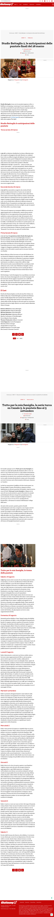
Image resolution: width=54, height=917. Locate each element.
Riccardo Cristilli (27, 49)
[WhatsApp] (49, 1)
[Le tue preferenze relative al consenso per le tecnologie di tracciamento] (51, 914)
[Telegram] (45, 1)
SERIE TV (16, 33)
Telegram (16, 80)
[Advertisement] (27, 18)
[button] (53, 4)
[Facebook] (40, 1)
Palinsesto (30, 37)
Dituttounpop (11, 33)
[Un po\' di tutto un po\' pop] (6, 4)
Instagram (25, 80)
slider (21, 338)
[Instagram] (42, 1)
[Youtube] (52, 1)
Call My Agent (15, 117)
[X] (47, 1)
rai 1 (17, 338)
